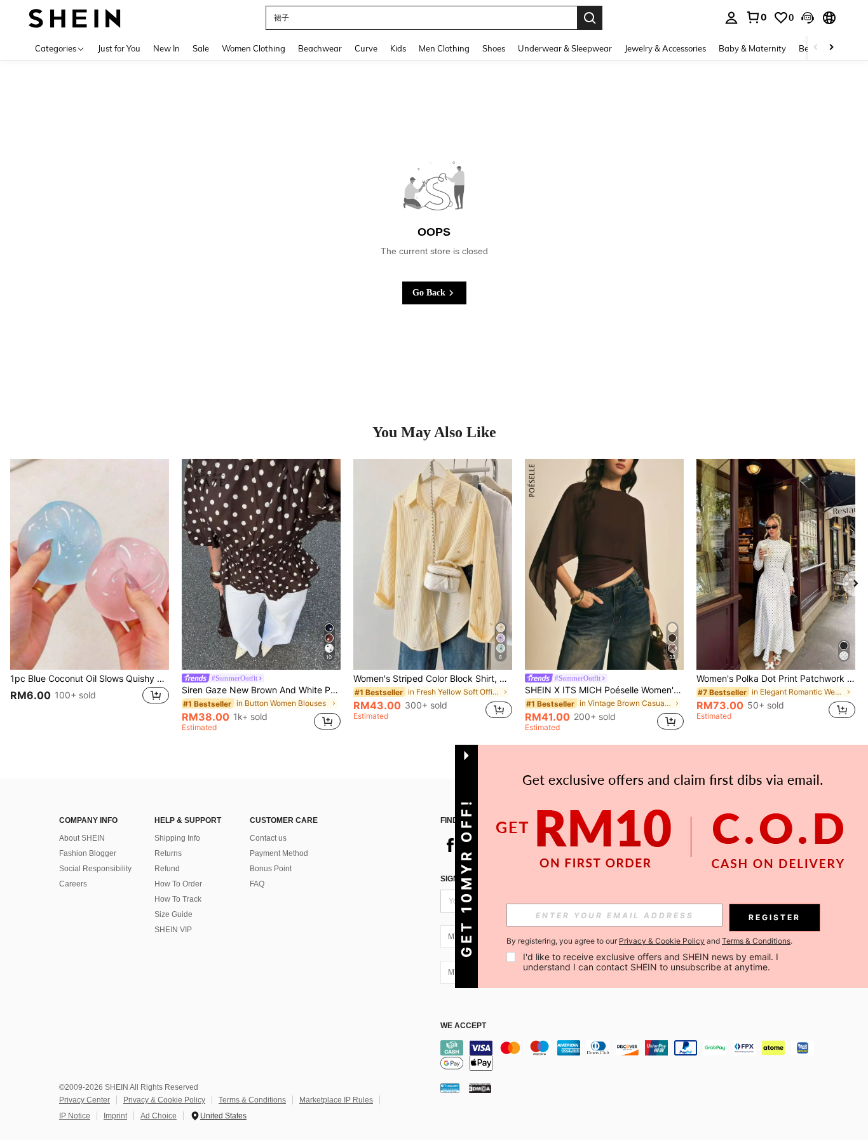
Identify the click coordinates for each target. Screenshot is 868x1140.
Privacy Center (84, 1100)
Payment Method (279, 853)
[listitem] (89, 596)
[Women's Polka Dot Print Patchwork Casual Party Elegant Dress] (775, 564)
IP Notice (74, 1115)
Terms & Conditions (252, 1100)
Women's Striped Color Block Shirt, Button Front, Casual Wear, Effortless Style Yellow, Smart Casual (432, 679)
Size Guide (173, 914)
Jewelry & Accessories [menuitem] (665, 48)
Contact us (268, 838)
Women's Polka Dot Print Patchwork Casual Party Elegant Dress (775, 679)
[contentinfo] (631, 1055)
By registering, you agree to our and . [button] (649, 941)
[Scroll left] (815, 48)
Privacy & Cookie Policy (164, 1100)
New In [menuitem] (166, 48)
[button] (807, 17)
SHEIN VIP (173, 929)
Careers (73, 883)
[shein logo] (75, 17)
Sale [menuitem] (201, 48)
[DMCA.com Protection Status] (480, 1087)
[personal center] (731, 17)
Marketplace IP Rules (336, 1100)
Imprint (115, 1115)
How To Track (177, 899)
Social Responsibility (95, 868)
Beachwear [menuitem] (320, 48)
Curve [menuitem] (366, 48)
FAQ (257, 883)
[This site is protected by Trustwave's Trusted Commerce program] (449, 1087)
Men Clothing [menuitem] (444, 48)
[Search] (589, 18)
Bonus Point (271, 868)
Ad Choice (158, 1115)
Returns (168, 853)
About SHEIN (82, 838)
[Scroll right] (831, 48)
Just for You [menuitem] (119, 48)
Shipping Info (177, 838)
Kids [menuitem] (398, 48)
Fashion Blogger (87, 853)
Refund (167, 868)
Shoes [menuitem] (493, 48)
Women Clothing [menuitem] (253, 48)
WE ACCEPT (463, 1026)
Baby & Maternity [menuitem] (752, 48)
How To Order (178, 883)
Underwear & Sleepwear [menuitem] (565, 48)
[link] (756, 17)
